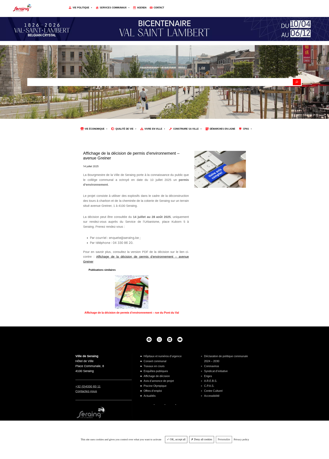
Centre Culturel (213, 390)
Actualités (150, 395)
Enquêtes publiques (156, 371)
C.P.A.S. (209, 385)
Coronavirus (211, 366)
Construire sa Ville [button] (186, 129)
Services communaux (113, 7)
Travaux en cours (154, 366)
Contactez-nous (86, 391)
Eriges (208, 376)
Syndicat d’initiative (216, 371)
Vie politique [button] (81, 7)
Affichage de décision (157, 376)
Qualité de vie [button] (124, 129)
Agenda (142, 7)
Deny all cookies (202, 439)
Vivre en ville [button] (153, 129)
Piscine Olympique (155, 385)
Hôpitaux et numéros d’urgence (163, 356)
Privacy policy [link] (241, 439)
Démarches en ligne (222, 129)
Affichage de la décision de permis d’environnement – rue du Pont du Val (131, 312)
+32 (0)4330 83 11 (88, 386)
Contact (159, 7)
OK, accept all (177, 439)
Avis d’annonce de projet (159, 380)
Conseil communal (155, 361)
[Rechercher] (297, 82)
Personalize (224, 439)
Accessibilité (212, 395)
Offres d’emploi (153, 390)
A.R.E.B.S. (210, 380)
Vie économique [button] (95, 129)
